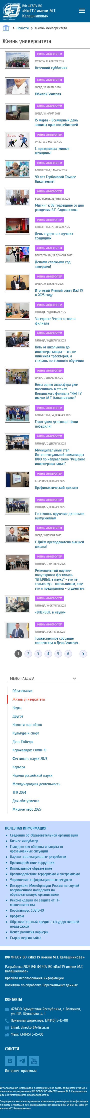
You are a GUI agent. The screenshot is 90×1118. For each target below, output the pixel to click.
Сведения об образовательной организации (44, 835)
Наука (17, 708)
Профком (17, 916)
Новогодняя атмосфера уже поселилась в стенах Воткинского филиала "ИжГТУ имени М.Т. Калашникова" (58, 391)
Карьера (18, 767)
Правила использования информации (34, 978)
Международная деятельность (36, 784)
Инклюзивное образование (31, 868)
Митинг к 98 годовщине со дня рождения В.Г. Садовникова (59, 207)
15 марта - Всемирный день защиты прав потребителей (56, 122)
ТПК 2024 (19, 792)
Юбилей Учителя (48, 94)
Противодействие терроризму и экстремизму (45, 874)
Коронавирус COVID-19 (29, 750)
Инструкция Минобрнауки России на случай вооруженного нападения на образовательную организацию (44, 890)
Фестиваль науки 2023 (29, 758)
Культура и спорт (25, 733)
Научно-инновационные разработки (38, 857)
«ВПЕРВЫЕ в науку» (50, 612)
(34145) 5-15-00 (56, 1020)
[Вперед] (83, 654)
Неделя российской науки (32, 775)
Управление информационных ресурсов (41, 880)
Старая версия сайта (25, 938)
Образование (22, 691)
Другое (17, 716)
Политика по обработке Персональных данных (41, 985)
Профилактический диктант (56, 487)
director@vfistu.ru (35, 1027)
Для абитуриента (25, 801)
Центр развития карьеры (29, 932)
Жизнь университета (49, 54)
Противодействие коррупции (32, 862)
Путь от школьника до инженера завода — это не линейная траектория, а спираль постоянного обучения (59, 354)
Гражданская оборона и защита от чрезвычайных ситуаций (36, 848)
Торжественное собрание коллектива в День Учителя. (57, 640)
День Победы (22, 741)
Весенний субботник (51, 68)
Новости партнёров (27, 725)
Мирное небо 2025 (26, 809)
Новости (22, 28)
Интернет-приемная (20, 1070)
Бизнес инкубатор (24, 841)
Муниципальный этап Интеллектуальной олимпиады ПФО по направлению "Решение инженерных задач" (60, 457)
